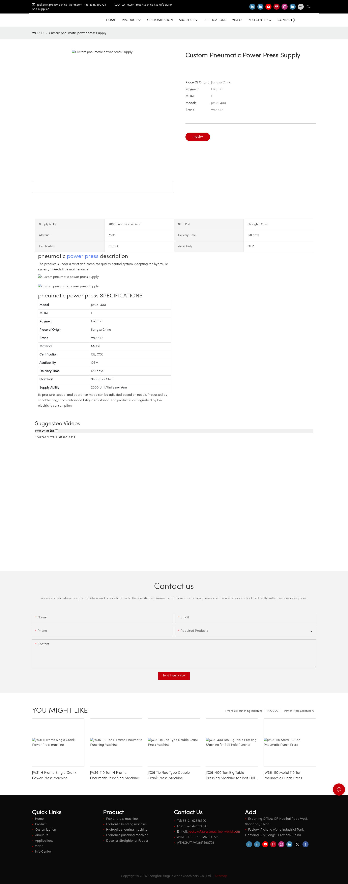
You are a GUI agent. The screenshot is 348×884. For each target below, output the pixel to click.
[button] (294, 20)
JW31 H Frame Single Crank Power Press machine (54, 775)
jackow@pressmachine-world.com (59, 4)
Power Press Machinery (299, 711)
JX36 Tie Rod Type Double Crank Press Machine (169, 775)
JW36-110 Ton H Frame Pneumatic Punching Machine (114, 775)
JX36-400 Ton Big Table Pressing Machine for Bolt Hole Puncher (231, 776)
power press (82, 256)
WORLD (38, 33)
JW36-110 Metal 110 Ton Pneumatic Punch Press (283, 775)
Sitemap (220, 876)
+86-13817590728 (99, 4)
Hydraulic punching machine (244, 711)
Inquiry (198, 136)
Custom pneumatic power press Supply (77, 33)
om (214, 831)
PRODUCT (273, 711)
